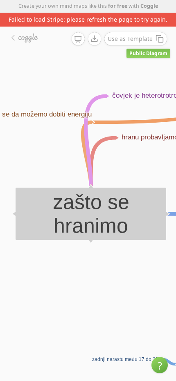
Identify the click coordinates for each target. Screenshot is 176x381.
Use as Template (130, 39)
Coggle (149, 5)
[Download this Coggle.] (94, 38)
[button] (159, 365)
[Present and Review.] (78, 39)
